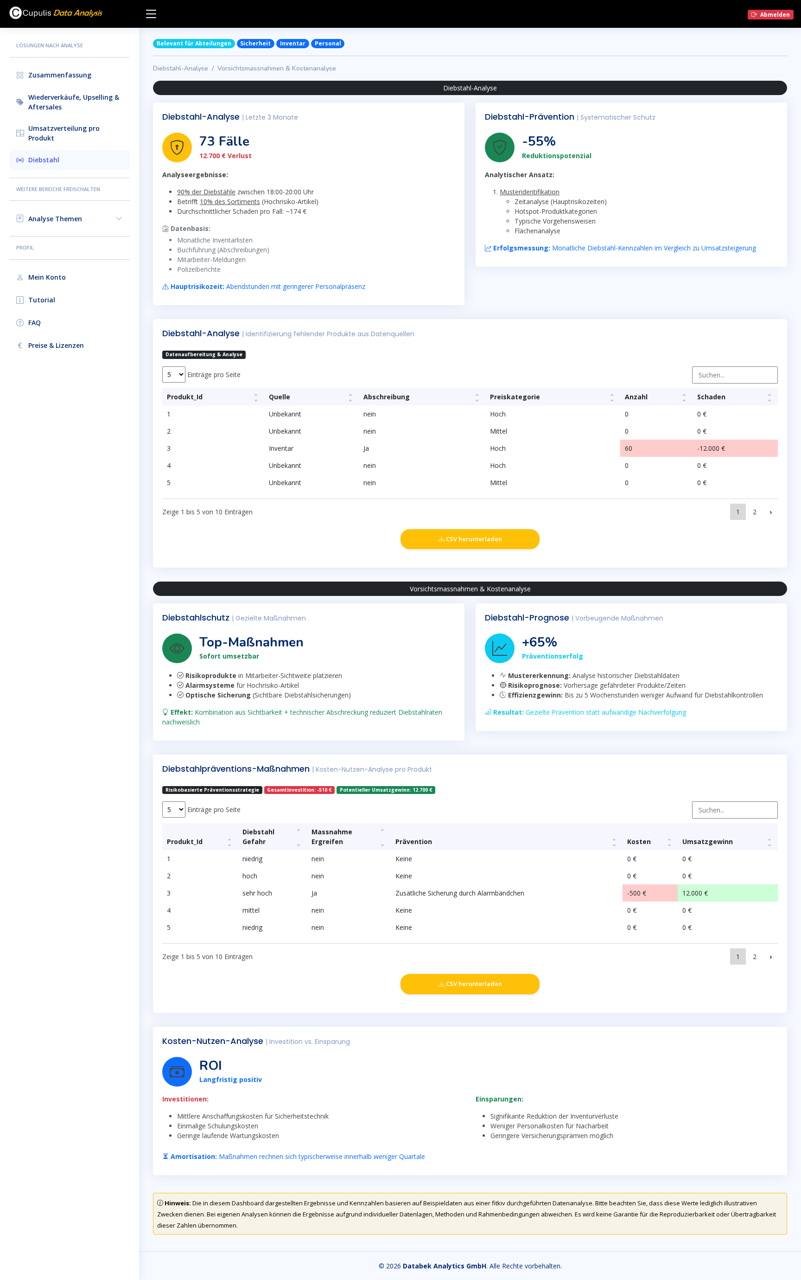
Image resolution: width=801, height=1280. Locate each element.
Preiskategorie (515, 396)
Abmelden (774, 15)
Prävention (413, 841)
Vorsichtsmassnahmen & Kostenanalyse (276, 68)
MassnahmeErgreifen (332, 836)
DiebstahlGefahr (258, 836)
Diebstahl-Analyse (180, 68)
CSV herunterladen (473, 539)
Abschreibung (386, 396)
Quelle (279, 396)
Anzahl (636, 396)
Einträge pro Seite (213, 374)
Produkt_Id (185, 396)
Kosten (639, 841)
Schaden (711, 396)
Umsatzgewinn (707, 841)
